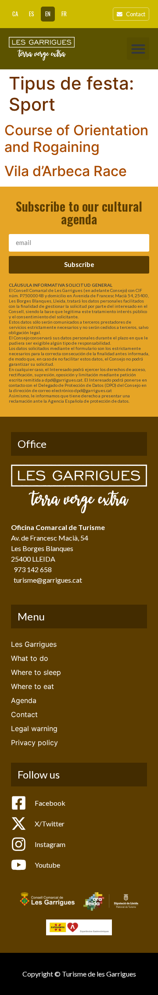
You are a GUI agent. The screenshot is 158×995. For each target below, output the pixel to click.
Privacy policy (34, 742)
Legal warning (34, 728)
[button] (138, 48)
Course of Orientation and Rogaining (76, 138)
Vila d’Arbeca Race (65, 171)
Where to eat (32, 686)
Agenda (23, 700)
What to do (29, 658)
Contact (24, 714)
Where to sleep (36, 672)
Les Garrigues (34, 644)
